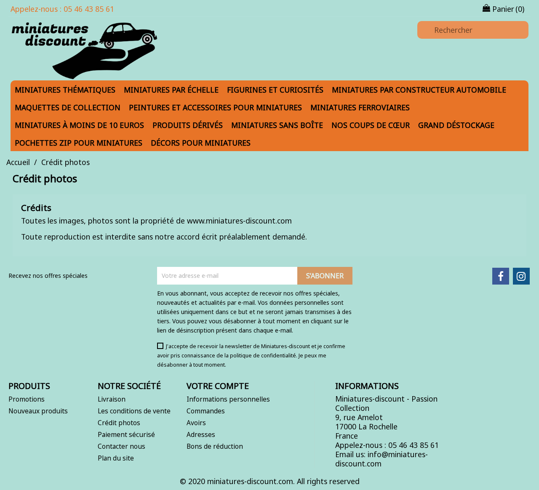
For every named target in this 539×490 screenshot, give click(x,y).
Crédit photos (119, 422)
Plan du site (116, 458)
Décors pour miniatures (201, 143)
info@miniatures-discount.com (381, 459)
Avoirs (196, 422)
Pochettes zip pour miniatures (78, 143)
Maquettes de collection (67, 107)
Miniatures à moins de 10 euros (79, 125)
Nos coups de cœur (370, 125)
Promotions (26, 399)
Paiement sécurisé (126, 434)
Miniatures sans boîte (277, 125)
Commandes (206, 410)
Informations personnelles (228, 399)
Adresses (201, 434)
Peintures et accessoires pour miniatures (215, 107)
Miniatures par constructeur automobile (419, 90)
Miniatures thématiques (65, 90)
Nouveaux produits (38, 410)
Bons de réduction (215, 446)
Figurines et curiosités (275, 90)
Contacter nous (121, 446)
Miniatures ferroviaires (360, 107)
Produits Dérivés (187, 125)
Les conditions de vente (134, 410)
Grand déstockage (456, 125)
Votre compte (218, 385)
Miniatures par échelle (171, 90)
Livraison (111, 399)
